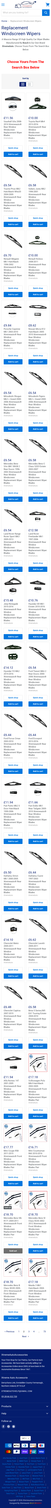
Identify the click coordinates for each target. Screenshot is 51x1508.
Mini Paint (36, 1479)
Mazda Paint (24, 1476)
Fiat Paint (30, 1464)
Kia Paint (21, 1470)
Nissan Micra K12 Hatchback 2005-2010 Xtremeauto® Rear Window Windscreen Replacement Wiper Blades (37, 337)
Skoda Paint (29, 1488)
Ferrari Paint (19, 1464)
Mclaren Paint (37, 1476)
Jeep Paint (10, 1470)
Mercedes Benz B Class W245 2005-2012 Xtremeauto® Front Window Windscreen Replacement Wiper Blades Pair (13, 1293)
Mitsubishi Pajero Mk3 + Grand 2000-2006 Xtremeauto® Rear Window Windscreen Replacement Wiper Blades (37, 404)
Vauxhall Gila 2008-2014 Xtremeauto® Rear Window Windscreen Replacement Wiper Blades (13, 128)
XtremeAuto (8, 138)
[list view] (29, 84)
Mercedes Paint (13, 1479)
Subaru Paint (26, 1491)
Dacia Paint (6, 1464)
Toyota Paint (22, 1494)
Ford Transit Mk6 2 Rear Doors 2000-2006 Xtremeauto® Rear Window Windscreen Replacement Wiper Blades (37, 679)
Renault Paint (23, 1485)
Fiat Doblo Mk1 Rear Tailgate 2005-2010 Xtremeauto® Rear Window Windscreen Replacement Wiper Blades (37, 814)
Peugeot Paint (37, 1482)
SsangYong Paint (11, 1491)
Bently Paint (11, 1461)
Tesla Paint (10, 1494)
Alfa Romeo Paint (9, 1458)
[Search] (46, 12)
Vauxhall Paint (36, 1494)
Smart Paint (41, 1488)
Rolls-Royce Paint (37, 1485)
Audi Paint (23, 1458)
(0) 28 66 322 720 (9, 1396)
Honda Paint (10, 1467)
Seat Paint (17, 1488)
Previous (10, 1331)
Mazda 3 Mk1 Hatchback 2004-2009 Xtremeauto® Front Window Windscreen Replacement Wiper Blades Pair (37, 1293)
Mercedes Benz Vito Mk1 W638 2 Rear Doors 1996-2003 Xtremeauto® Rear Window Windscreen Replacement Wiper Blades (13, 473)
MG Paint (25, 1479)
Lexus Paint (26, 1473)
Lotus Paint (38, 1473)
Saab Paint (6, 1488)
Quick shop (13, 148)
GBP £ (24, 1438)
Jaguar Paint (37, 1467)
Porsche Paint (9, 1485)
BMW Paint (23, 1461)
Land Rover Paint (12, 1473)
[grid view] (22, 84)
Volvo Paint (30, 1496)
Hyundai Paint (23, 1467)
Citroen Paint (36, 1461)
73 (44, 1331)
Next (24, 1336)
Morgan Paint (10, 1482)
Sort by (25, 78)
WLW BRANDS (36, 1503)
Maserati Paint (10, 1476)
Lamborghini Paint (35, 1470)
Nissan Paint (24, 1482)
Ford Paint (42, 1464)
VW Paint (19, 1496)
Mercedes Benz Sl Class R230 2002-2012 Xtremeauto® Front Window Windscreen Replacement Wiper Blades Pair (37, 1226)
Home (4, 21)
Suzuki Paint (39, 1491)
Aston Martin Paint (38, 1458)
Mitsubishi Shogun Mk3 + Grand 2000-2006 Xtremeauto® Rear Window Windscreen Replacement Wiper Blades (13, 404)
